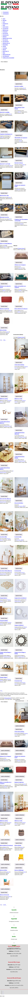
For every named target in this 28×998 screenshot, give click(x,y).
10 (4, 340)
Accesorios (5, 28)
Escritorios (5, 33)
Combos (5, 48)
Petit (4, 25)
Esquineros (5, 23)
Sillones (4, 20)
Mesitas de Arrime (7, 38)
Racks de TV (6, 51)
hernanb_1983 (21, 506)
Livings (4, 46)
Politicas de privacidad (8, 58)
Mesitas (5, 36)
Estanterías (6, 35)
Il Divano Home (21, 248)
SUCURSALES (6, 56)
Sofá (4, 22)
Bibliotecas (5, 30)
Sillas (4, 53)
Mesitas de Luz (6, 43)
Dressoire (5, 32)
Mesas (4, 49)
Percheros (5, 40)
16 (5, 904)
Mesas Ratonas (6, 54)
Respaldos (5, 45)
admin (24, 88)
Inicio (4, 19)
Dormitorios (6, 41)
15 (3, 904)
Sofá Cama (5, 27)
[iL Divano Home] (10, 4)
